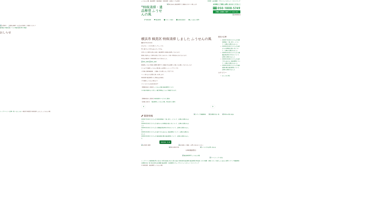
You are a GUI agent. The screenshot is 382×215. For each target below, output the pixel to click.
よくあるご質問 (194, 20)
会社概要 (215, 1)
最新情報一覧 (165, 142)
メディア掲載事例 (234, 161)
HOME (209, 1)
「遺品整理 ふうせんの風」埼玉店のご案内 (162, 102)
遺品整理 (158, 20)
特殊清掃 (148, 20)
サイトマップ (236, 1)
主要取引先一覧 (145, 163)
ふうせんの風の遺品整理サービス (164, 87)
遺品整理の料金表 (195, 161)
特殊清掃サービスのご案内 (162, 98)
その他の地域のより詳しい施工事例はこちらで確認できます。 (159, 90)
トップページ (145, 161)
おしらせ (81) (226, 75)
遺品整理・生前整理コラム (169, 163)
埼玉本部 (153, 163)
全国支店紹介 (181, 20)
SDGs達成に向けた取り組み (170, 161)
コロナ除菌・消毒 (206, 161)
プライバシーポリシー (225, 1)
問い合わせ (158, 161)
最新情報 (152, 161)
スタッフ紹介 (169, 20)
